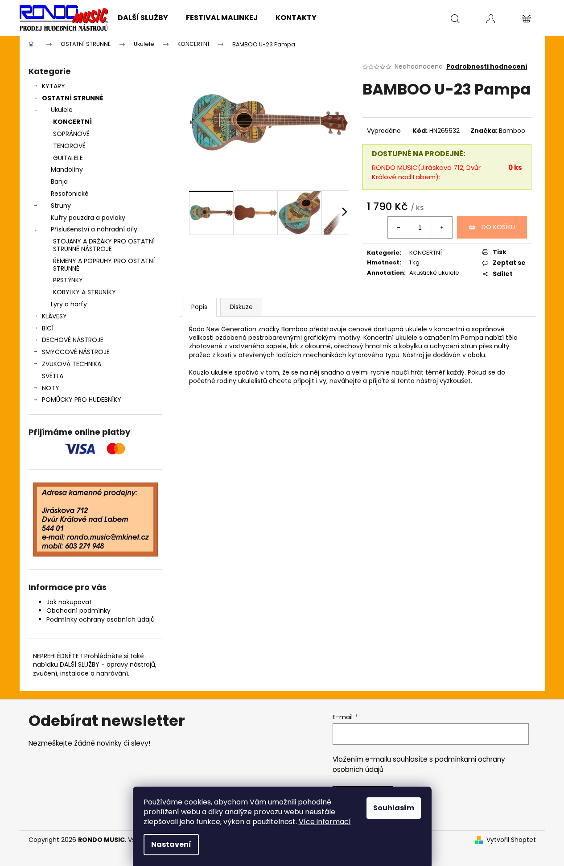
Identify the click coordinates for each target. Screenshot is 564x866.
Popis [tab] (199, 306)
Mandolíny (67, 169)
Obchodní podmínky (78, 610)
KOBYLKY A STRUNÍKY (84, 292)
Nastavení (171, 844)
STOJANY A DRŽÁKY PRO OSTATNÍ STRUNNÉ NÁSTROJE (104, 245)
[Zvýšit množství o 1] (441, 227)
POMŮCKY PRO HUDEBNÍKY (81, 399)
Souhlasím (393, 808)
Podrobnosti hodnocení (486, 66)
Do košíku (498, 227)
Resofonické (70, 193)
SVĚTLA (52, 375)
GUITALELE (68, 157)
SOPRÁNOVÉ (71, 133)
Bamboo (512, 130)
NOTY (50, 388)
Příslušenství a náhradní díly (94, 229)
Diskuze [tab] (241, 306)
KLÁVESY (54, 316)
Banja (59, 181)
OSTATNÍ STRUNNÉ (72, 98)
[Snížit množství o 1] (398, 227)
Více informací (325, 822)
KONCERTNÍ (72, 121)
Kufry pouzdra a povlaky (88, 217)
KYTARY (53, 86)
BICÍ (48, 328)
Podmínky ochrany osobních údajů (100, 619)
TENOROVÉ (69, 145)
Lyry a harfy (69, 304)
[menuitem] (143, 18)
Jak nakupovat (69, 602)
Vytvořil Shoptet (511, 840)
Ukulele (62, 109)
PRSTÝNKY (68, 280)
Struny (61, 205)
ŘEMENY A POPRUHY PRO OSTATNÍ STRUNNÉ (104, 264)
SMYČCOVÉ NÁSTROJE (76, 351)
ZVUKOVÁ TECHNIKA (71, 363)
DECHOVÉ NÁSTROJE (72, 339)
